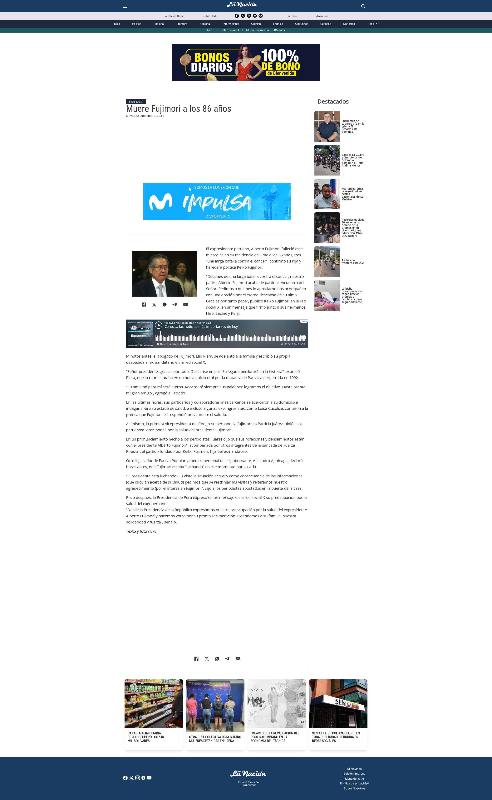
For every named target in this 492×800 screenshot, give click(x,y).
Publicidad (209, 16)
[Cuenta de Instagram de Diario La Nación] (137, 779)
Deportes (349, 23)
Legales (278, 23)
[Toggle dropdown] (377, 23)
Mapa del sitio (354, 778)
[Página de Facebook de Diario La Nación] (125, 779)
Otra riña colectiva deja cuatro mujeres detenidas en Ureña (215, 739)
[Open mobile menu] (125, 6)
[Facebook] (144, 304)
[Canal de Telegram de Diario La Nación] (255, 16)
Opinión (256, 23)
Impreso (292, 16)
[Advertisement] (217, 145)
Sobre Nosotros (354, 788)
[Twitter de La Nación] (243, 17)
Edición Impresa (354, 773)
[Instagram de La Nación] (249, 17)
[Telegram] (175, 304)
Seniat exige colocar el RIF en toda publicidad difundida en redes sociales (336, 737)
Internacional (231, 23)
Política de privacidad (354, 783)
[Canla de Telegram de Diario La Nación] (143, 779)
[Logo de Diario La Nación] (248, 774)
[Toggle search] (363, 6)
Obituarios (301, 23)
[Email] (185, 304)
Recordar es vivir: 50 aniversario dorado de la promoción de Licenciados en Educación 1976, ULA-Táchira (353, 228)
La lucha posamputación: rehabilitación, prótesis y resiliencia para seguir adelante (352, 295)
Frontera (182, 23)
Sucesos (325, 23)
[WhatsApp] (164, 304)
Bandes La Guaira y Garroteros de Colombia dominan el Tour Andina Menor (353, 160)
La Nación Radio (174, 16)
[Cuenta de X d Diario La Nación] (131, 779)
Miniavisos (321, 16)
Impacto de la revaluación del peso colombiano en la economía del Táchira (275, 737)
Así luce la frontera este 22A (353, 261)
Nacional (204, 23)
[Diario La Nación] (242, 5)
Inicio (116, 23)
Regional (159, 23)
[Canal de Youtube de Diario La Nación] (260, 17)
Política (136, 23)
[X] (154, 304)
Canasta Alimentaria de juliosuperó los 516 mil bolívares (146, 737)
